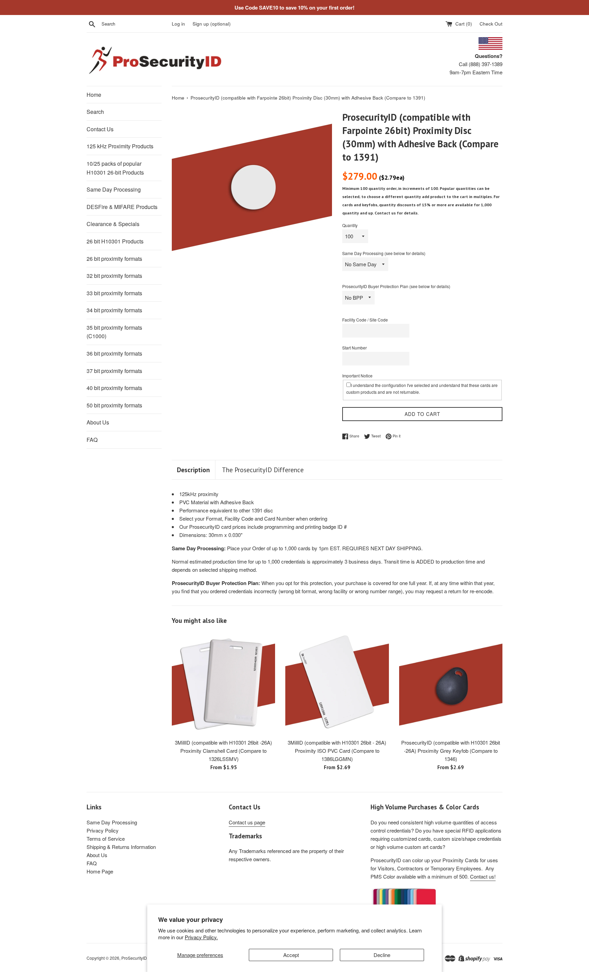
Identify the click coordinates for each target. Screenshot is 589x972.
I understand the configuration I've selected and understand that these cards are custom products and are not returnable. (422, 388)
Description (193, 470)
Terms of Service (106, 838)
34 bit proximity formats (114, 310)
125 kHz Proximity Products (120, 146)
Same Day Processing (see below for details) (383, 253)
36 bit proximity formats (114, 353)
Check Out (491, 23)
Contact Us (100, 129)
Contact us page (247, 822)
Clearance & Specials (113, 224)
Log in (178, 23)
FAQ (92, 440)
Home (94, 95)
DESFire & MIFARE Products (122, 207)
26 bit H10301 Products (115, 241)
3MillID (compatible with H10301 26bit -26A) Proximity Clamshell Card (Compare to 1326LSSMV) (223, 750)
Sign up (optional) (212, 23)
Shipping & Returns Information (121, 846)
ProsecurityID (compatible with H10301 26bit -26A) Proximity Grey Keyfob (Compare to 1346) (450, 750)
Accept (291, 954)
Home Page (100, 871)
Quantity (350, 225)
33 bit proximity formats (114, 293)
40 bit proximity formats (114, 388)
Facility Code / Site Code (365, 320)
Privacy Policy (103, 830)
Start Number (354, 347)
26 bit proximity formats (114, 259)
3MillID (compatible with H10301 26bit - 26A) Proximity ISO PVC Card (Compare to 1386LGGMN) (337, 750)
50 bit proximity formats (114, 405)
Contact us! (483, 876)
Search (95, 112)
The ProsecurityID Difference (263, 470)
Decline (382, 954)
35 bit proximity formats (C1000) (114, 332)
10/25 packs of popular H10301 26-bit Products (115, 168)
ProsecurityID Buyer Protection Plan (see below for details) (396, 286)
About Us (98, 422)
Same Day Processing (114, 189)
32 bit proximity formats (114, 276)
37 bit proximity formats (114, 371)
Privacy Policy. (201, 937)
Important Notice (357, 375)
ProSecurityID (134, 958)
